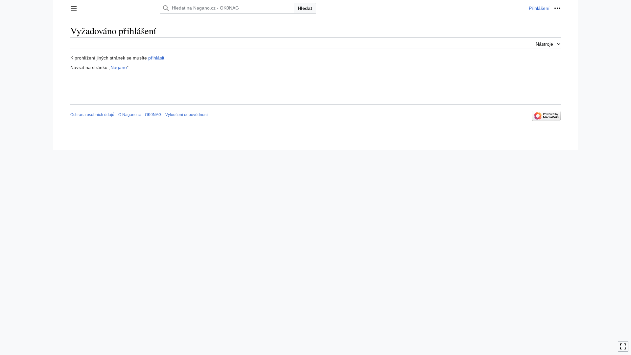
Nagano (118, 67)
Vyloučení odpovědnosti (186, 114)
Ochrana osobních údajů (92, 114)
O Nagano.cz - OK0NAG (139, 114)
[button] (73, 8)
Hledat (305, 8)
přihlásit (156, 57)
